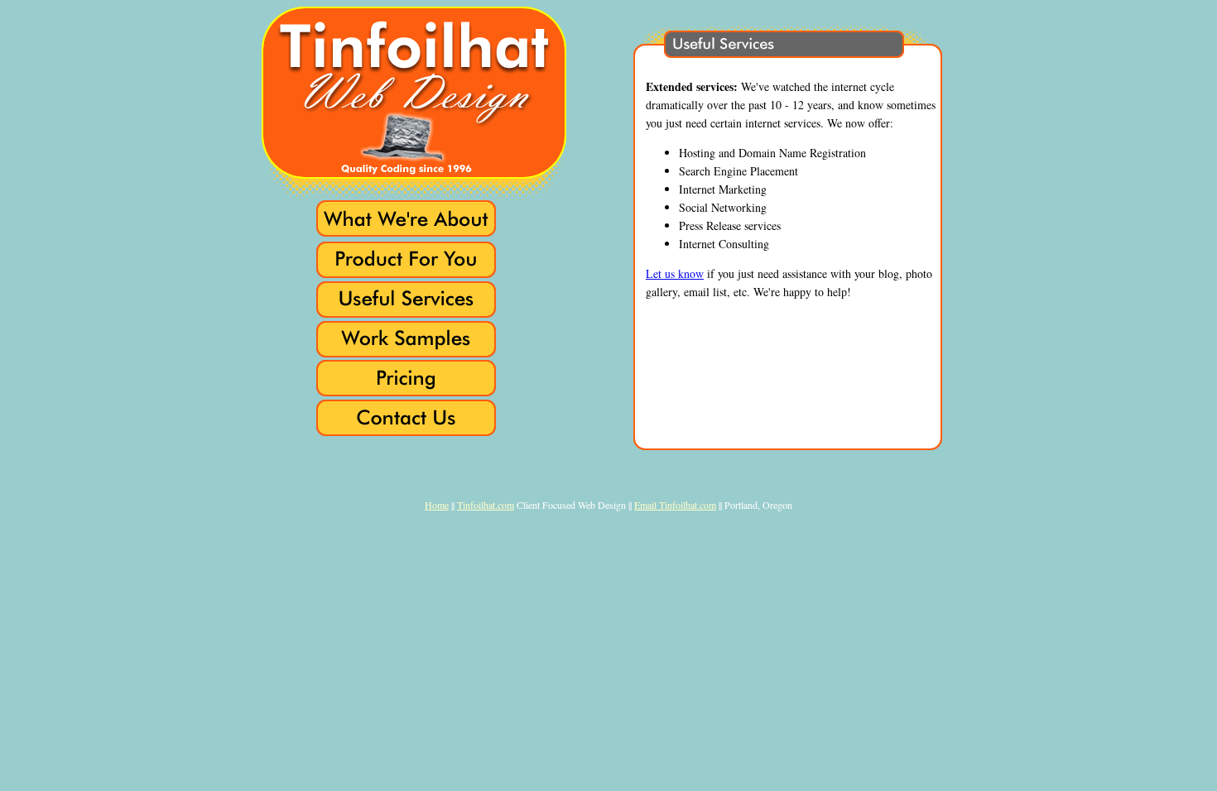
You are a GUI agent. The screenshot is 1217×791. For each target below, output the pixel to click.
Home (437, 504)
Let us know (675, 273)
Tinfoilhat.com (485, 504)
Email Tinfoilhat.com (675, 504)
